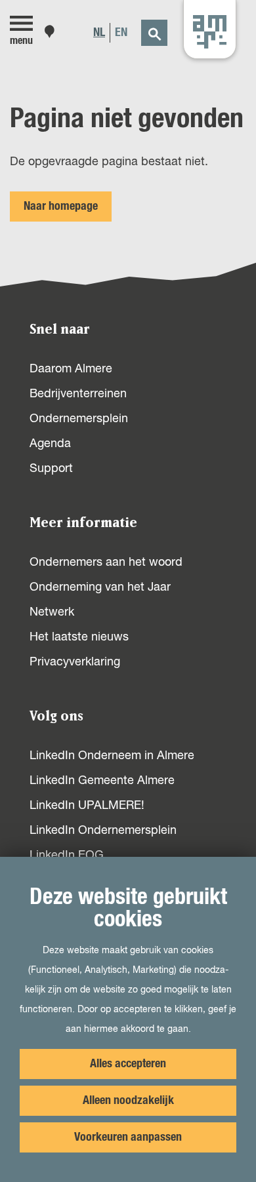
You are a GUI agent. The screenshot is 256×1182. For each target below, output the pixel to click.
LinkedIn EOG (67, 855)
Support (51, 469)
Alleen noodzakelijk (128, 1101)
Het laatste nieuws (79, 637)
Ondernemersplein (79, 419)
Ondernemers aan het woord (106, 562)
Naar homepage (61, 206)
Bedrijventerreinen (78, 394)
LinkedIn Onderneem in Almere (112, 756)
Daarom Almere (71, 369)
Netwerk (52, 612)
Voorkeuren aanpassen (128, 1137)
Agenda (50, 444)
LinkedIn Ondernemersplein (103, 831)
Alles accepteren (128, 1064)
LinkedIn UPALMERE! (87, 806)
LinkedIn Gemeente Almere (102, 781)
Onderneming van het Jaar (100, 587)
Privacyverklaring (75, 662)
